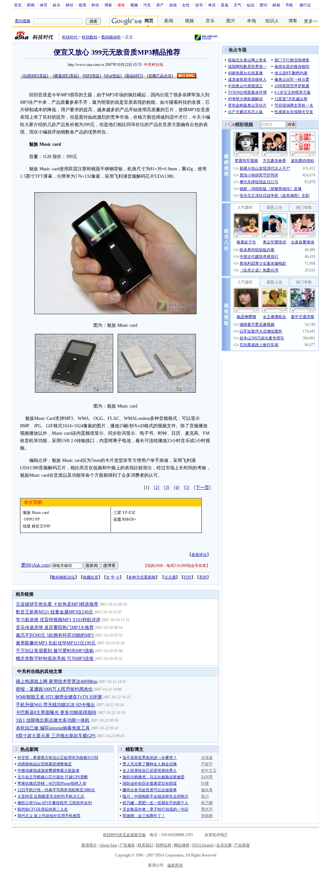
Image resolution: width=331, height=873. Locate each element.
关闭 (203, 577)
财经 (69, 5)
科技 (95, 5)
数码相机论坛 (63, 577)
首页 (18, 5)
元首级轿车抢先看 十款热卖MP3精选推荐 (57, 604)
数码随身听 (111, 37)
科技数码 (89, 37)
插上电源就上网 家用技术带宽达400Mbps (56, 681)
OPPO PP (31, 519)
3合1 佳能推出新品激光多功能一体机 (53, 720)
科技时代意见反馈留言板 (124, 835)
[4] (176, 487)
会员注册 (224, 845)
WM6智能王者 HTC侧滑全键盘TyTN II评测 (59, 697)
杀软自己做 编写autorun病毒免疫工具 (53, 728)
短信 (250, 5)
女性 (186, 5)
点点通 (170, 577)
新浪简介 (89, 845)
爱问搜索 (22, 21)
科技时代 (70, 37)
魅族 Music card (36, 512)
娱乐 (56, 5)
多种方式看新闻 (141, 577)
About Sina (108, 845)
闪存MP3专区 (35, 75)
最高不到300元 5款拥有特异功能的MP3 (55, 635)
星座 (225, 5)
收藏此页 (90, 577)
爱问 (263, 5)
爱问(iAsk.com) (36, 565)
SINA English (203, 845)
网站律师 (181, 845)
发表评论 (199, 554)
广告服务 (127, 845)
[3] (166, 487)
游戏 (173, 5)
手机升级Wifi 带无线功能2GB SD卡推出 (55, 704)
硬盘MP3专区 (66, 75)
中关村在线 (153, 64)
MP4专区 (92, 75)
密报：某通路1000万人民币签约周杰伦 (54, 689)
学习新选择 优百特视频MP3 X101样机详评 (58, 619)
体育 (44, 5)
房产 (160, 5)
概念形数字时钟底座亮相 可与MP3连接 (55, 658)
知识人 (272, 20)
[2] (156, 487)
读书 (199, 5)
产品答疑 (242, 845)
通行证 (305, 5)
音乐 (210, 20)
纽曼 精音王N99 (36, 526)
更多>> (311, 21)
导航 (289, 5)
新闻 (31, 5)
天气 (237, 5)
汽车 (147, 5)
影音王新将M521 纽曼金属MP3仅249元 (54, 612)
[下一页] (202, 487)
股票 (82, 5)
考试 (212, 5)
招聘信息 (163, 845)
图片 (230, 20)
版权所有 (175, 865)
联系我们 (145, 845)
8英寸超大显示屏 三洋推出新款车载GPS (56, 735)
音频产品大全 (160, 75)
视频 (134, 5)
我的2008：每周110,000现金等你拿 (176, 565)
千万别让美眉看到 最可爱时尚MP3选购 (55, 650)
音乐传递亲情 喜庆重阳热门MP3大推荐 (55, 627)
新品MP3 (134, 75)
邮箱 (276, 5)
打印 (187, 577)
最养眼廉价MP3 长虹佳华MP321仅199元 (56, 643)
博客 (108, 5)
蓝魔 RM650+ (124, 519)
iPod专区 (112, 75)
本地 (251, 20)
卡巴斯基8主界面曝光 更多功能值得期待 (56, 712)
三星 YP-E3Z (124, 512)
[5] (186, 487)
